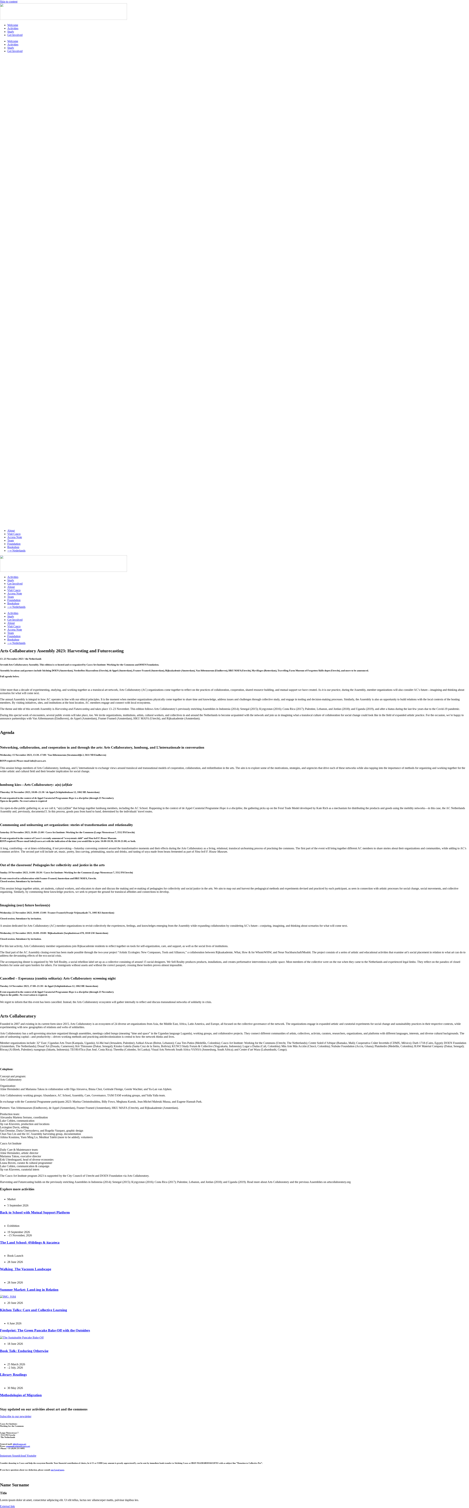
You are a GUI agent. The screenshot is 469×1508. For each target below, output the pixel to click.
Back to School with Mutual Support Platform (35, 1212)
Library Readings (13, 1374)
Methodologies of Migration (21, 1395)
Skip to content (8, 1)
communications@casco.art (18, 1446)
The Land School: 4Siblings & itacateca (30, 1242)
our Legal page (57, 1470)
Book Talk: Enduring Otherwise (24, 1351)
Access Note (14, 537)
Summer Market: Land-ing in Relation (29, 1290)
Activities (12, 28)
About (11, 530)
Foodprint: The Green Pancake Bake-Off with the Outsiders (45, 1330)
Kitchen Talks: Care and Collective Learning (33, 1310)
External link (7, 1506)
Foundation (14, 543)
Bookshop (13, 547)
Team (10, 540)
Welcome (12, 25)
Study (10, 31)
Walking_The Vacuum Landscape (25, 1269)
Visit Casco (14, 533)
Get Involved (15, 35)
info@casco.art (19, 1444)
